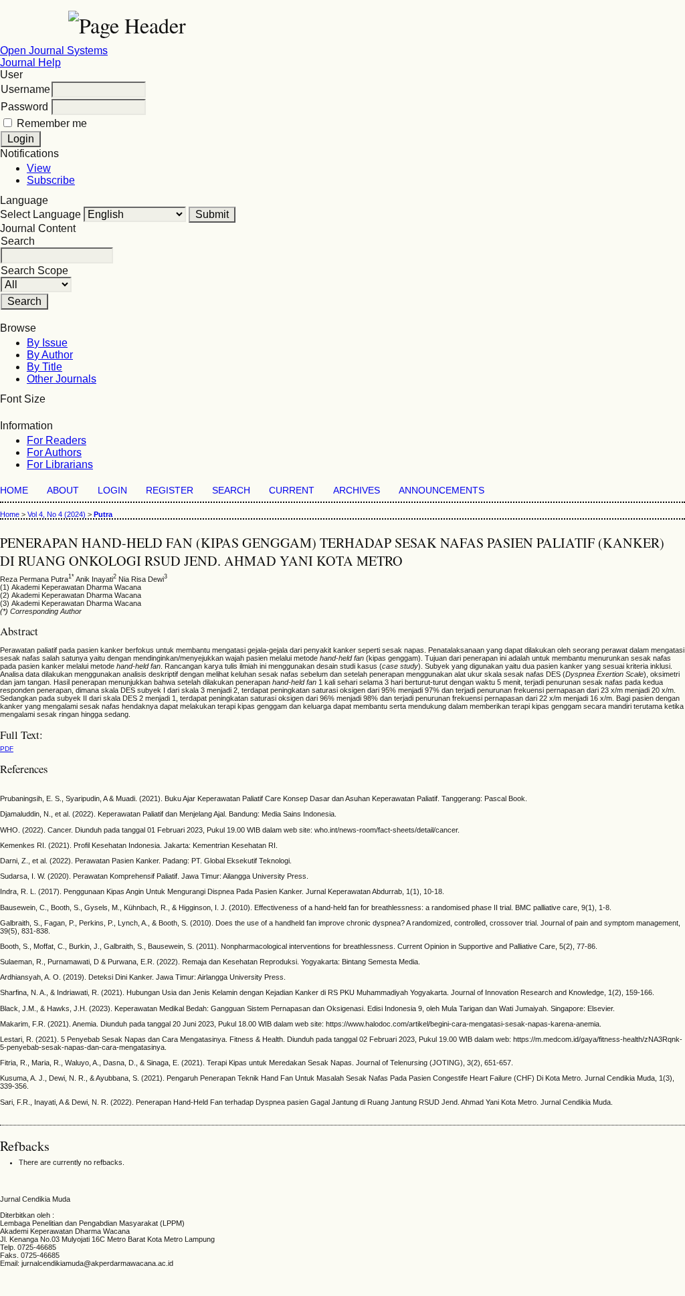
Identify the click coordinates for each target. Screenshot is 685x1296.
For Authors (54, 452)
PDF (6, 748)
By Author (50, 354)
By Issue (47, 342)
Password (24, 106)
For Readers (56, 440)
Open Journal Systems (54, 50)
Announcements (441, 490)
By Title (44, 366)
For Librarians (60, 464)
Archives (356, 490)
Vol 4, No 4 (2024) (56, 514)
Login (112, 490)
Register (169, 490)
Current (291, 490)
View (39, 168)
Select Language (40, 214)
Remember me (52, 123)
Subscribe (51, 180)
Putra (103, 514)
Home (14, 490)
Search (231, 490)
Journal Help (30, 62)
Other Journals (61, 379)
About (63, 490)
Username (25, 89)
